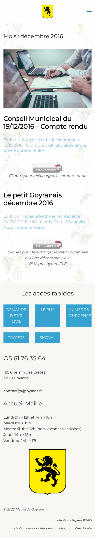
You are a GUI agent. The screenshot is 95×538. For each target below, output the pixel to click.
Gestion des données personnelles (39, 528)
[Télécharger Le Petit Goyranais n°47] (47, 244)
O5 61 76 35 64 (24, 358)
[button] (89, 11)
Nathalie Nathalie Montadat (48, 139)
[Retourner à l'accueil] (47, 11)
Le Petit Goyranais (66, 221)
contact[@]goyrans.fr (23, 391)
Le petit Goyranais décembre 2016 (32, 199)
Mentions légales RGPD (74, 520)
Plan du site (83, 528)
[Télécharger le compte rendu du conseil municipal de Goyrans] (47, 167)
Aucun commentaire (23, 151)
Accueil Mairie (22, 403)
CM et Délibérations (67, 145)
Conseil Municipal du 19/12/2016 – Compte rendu (45, 122)
